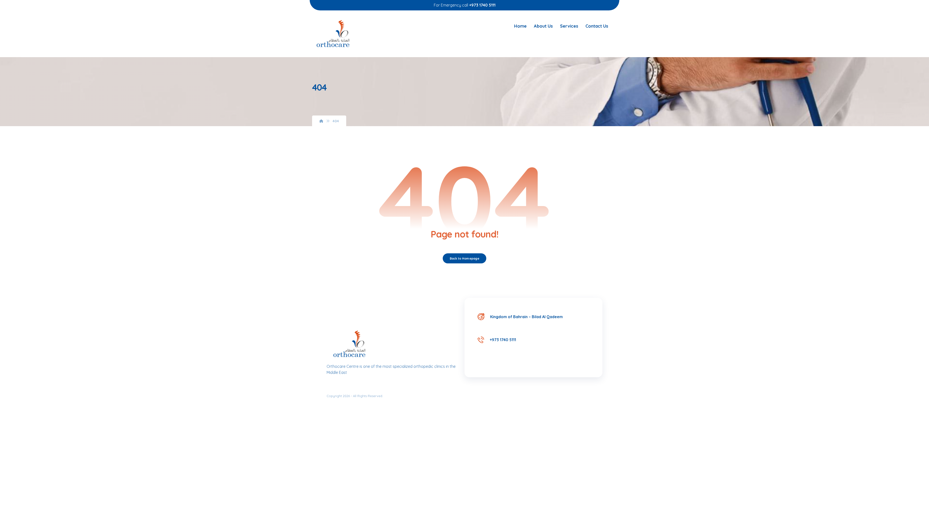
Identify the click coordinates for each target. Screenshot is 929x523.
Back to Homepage (464, 258)
